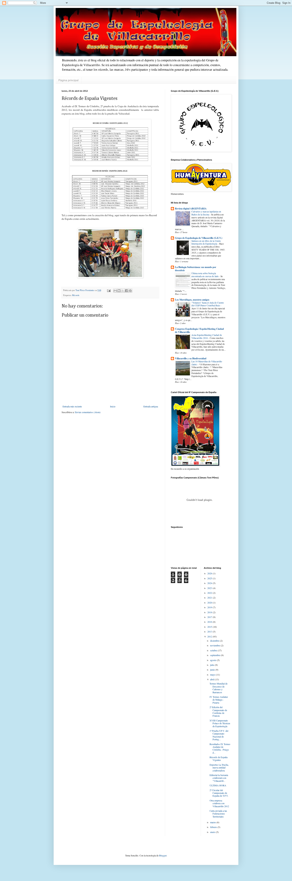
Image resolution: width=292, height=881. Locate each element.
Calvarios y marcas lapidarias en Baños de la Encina (206, 213)
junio (213, 669)
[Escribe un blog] (119, 291)
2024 (210, 583)
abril (212, 679)
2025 (210, 578)
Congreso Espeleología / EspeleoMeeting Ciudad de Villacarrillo (199, 330)
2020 (210, 602)
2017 (210, 617)
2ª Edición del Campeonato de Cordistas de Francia (218, 711)
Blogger (162, 855)
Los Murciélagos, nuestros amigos (192, 299)
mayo (213, 674)
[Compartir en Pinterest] (130, 291)
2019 (210, 607)
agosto (213, 660)
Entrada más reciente (72, 406)
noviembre (215, 645)
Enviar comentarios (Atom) (88, 412)
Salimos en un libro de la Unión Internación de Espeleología (206, 242)
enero (213, 832)
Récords (75, 295)
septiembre (215, 655)
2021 (210, 597)
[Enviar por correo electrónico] (115, 291)
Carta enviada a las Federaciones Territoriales (218, 813)
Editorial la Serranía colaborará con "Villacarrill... (219, 777)
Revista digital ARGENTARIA (191, 208)
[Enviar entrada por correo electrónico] (108, 290)
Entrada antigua (150, 406)
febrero (214, 827)
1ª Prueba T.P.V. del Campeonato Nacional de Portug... (219, 735)
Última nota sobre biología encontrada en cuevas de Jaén (205, 275)
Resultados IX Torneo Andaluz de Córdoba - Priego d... (220, 748)
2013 (210, 631)
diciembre (215, 640)
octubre (214, 650)
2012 (210, 636)
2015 (210, 626)
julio (212, 664)
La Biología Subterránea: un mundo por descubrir (195, 268)
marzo (213, 822)
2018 (210, 612)
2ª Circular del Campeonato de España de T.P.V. (219, 792)
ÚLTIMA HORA (218, 785)
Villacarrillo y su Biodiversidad (190, 358)
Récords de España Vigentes (218, 758)
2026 (210, 573)
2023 (210, 588)
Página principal (68, 80)
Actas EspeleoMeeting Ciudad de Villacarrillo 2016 (206, 336)
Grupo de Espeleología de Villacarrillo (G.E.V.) (198, 238)
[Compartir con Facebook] (127, 291)
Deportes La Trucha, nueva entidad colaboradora (219, 767)
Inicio (112, 406)
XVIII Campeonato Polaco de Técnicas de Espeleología (220, 723)
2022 (210, 592)
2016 (210, 621)
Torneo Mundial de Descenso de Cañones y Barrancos (218, 688)
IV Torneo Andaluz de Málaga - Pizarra (219, 699)
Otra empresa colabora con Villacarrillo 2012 (219, 803)
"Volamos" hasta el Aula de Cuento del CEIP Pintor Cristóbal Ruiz (207, 304)
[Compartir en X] (123, 291)
